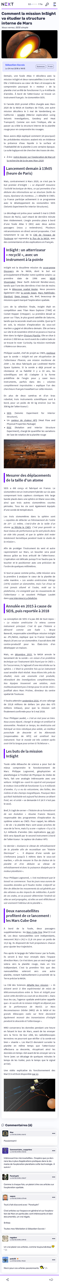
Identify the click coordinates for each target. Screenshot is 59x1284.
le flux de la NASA (39, 238)
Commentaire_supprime (21, 1150)
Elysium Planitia (32, 335)
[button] (54, 4)
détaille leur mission (37, 984)
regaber (13, 1238)
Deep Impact (21, 296)
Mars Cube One (34, 932)
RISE (9, 427)
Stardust (8, 296)
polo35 (13, 1259)
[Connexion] (47, 4)
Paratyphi (14, 1176)
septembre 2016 (30, 700)
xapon (12, 1196)
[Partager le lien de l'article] (7, 1279)
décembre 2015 (23, 654)
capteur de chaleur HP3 (24, 420)
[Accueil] (8, 4)
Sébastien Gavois (15, 65)
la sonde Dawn (29, 292)
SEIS (9, 412)
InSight (21, 114)
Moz (11, 1132)
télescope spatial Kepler (25, 289)
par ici (50, 831)
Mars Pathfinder (46, 292)
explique (50, 352)
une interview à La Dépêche (23, 598)
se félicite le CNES (21, 527)
